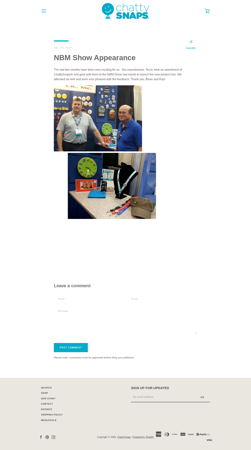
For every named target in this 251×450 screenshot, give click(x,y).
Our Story (48, 398)
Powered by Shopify (143, 437)
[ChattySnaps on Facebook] (41, 436)
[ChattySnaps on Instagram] (53, 436)
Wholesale (49, 420)
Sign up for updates (150, 388)
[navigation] (43, 11)
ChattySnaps (124, 437)
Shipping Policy (52, 414)
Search (46, 388)
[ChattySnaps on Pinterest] (47, 436)
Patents (46, 409)
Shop (44, 393)
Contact (47, 404)
